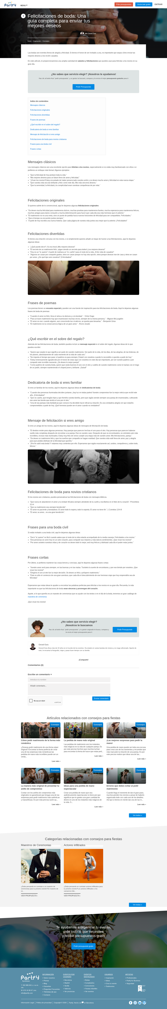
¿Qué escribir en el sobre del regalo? (45, 125)
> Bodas (87, 980)
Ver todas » (137, 905)
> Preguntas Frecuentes (51, 989)
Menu (23, 5)
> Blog (44, 983)
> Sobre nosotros (48, 978)
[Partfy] (12, 4)
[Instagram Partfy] (135, 1002)
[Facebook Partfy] (130, 1002)
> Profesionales (130, 978)
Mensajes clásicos (37, 105)
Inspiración (37, 41)
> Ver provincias (69, 991)
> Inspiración (109, 978)
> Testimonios (109, 986)
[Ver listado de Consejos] (23, 18)
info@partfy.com (27, 993)
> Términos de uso (49, 992)
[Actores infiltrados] (83, 866)
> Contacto (46, 995)
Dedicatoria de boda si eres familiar (44, 129)
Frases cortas (35, 149)
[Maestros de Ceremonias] (40, 866)
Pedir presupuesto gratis (83, 946)
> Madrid (66, 983)
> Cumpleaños (89, 983)
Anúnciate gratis (143, 4)
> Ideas (107, 981)
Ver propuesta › (29, 896)
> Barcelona (67, 980)
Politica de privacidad (44, 1003)
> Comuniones (89, 986)
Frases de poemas (37, 120)
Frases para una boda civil (41, 144)
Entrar (158, 4)
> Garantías (46, 986)
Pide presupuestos (123, 4)
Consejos (46, 41)
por (90, 33)
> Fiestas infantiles (90, 989)
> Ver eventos (89, 991)
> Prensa (45, 981)
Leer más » (56, 761)
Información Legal (27, 1003)
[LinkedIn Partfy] (139, 1002)
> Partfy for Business (132, 981)
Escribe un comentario (39, 674)
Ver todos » (137, 815)
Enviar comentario (101, 698)
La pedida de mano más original (79, 740)
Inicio (29, 41)
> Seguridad (129, 983)
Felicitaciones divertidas (40, 115)
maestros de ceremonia (37, 597)
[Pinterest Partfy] (144, 1002)
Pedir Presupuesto (83, 87)
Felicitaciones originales (40, 110)
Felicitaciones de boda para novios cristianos (48, 139)
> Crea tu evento (111, 983)
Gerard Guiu (92, 33)
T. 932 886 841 (26, 985)
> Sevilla (66, 986)
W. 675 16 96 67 (27, 990)
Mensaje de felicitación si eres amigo (45, 134)
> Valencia (67, 989)
